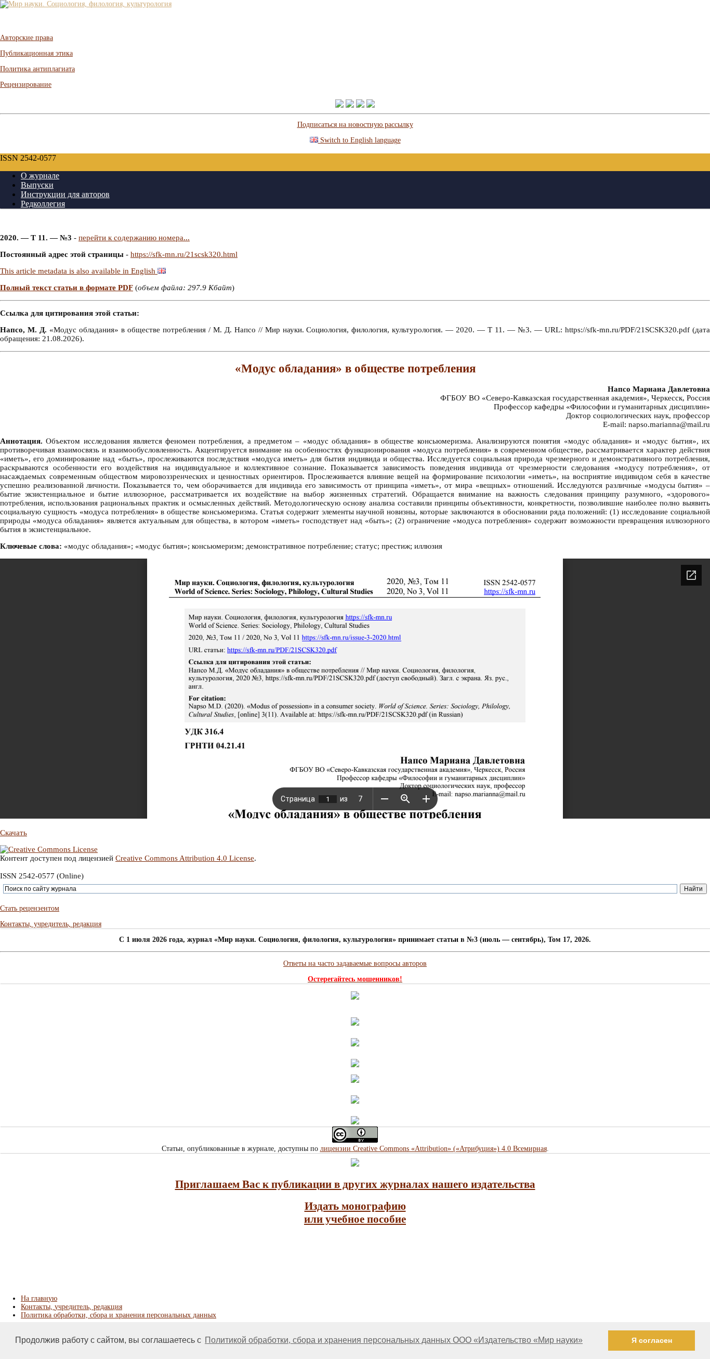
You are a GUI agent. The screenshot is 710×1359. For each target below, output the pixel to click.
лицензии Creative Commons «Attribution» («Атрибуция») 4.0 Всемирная (433, 1149)
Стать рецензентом (29, 908)
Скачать (13, 833)
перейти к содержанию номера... (134, 238)
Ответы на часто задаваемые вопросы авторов (355, 963)
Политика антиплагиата (37, 69)
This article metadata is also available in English (78, 271)
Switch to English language (359, 140)
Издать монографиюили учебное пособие (355, 1212)
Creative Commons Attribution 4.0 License (184, 858)
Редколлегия (43, 203)
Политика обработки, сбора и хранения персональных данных (118, 1315)
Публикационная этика (36, 53)
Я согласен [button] (652, 1340)
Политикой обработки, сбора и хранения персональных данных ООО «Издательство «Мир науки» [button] (394, 1340)
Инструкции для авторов (65, 194)
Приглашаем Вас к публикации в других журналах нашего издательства (355, 1184)
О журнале (40, 175)
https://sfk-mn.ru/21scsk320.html (184, 254)
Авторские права (26, 38)
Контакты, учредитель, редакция (50, 924)
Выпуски (37, 184)
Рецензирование (25, 84)
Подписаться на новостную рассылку (355, 124)
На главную (39, 1298)
